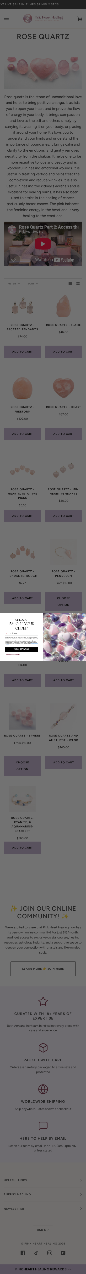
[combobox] (8, 633)
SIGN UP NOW (21, 649)
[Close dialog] (84, 615)
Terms (7, 644)
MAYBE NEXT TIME (13, 655)
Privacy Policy (34, 643)
